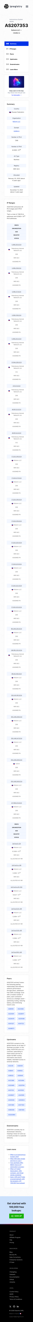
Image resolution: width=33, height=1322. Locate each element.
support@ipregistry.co (16, 1316)
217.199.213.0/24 (16, 803)
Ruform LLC (16, 121)
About (11, 1235)
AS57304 (21, 1105)
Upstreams (11, 59)
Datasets (12, 1274)
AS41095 (21, 1095)
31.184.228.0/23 (17, 362)
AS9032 (10, 1075)
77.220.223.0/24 (16, 607)
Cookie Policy (14, 1291)
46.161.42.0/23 (16, 433)
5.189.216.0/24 (16, 268)
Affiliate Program (15, 1237)
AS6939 (10, 1009)
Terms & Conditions (16, 1299)
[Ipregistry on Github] (14, 1307)
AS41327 (11, 1023)
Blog (11, 1252)
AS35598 (21, 1019)
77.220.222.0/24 (16, 586)
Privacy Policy (14, 1297)
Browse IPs (13, 1254)
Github (12, 1279)
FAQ (11, 1240)
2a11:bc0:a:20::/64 (16, 887)
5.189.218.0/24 (16, 315)
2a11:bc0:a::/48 (16, 865)
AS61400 (21, 1110)
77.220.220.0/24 (16, 542)
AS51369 (11, 1105)
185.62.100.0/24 (16, 674)
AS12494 (21, 1080)
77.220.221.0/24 (16, 564)
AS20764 (21, 1085)
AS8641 (10, 1070)
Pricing (12, 1242)
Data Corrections (15, 1257)
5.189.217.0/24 (16, 292)
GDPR (11, 1294)
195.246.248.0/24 (16, 760)
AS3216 (10, 1066)
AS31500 (21, 1090)
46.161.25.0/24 (16, 409)
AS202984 (11, 1115)
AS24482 (21, 1009)
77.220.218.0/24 (16, 499)
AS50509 (11, 1100)
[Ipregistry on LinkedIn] (18, 1307)
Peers (10, 54)
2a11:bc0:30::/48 (16, 930)
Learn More (12, 69)
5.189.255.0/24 (16, 339)
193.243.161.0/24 (16, 695)
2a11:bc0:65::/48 (16, 952)
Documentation (14, 1277)
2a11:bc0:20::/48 (16, 909)
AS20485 (11, 1085)
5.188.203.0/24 (16, 244)
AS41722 (21, 1023)
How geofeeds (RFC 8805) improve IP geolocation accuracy (17, 1165)
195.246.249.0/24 (16, 781)
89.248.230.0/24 (16, 629)
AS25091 (11, 1014)
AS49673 (11, 1028)
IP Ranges (11, 49)
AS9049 (20, 1075)
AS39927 (11, 1095)
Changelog (13, 1272)
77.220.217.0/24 (16, 478)
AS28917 (21, 1014)
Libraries (12, 1282)
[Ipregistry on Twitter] (10, 1307)
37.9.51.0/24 (16, 386)
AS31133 (11, 1090)
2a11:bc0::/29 (16, 843)
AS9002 (20, 1070)
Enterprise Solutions (16, 1260)
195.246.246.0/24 (16, 717)
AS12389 (11, 1080)
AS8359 (20, 1066)
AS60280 (11, 1110)
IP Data (12, 1262)
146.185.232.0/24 (16, 650)
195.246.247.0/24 (16, 738)
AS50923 (22, 1100)
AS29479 (11, 1019)
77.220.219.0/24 (16, 521)
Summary (11, 44)
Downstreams (12, 64)
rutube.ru (16, 131)
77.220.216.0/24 (16, 456)
